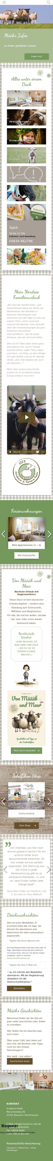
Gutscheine (26, 813)
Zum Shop (24, 825)
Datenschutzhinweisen (17, 958)
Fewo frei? (36, 56)
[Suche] (48, 2)
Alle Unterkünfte (26, 555)
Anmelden (19, 988)
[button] (3, 534)
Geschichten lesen (20, 1061)
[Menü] (4, 2)
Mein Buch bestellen (25, 750)
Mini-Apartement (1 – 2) (26, 545)
